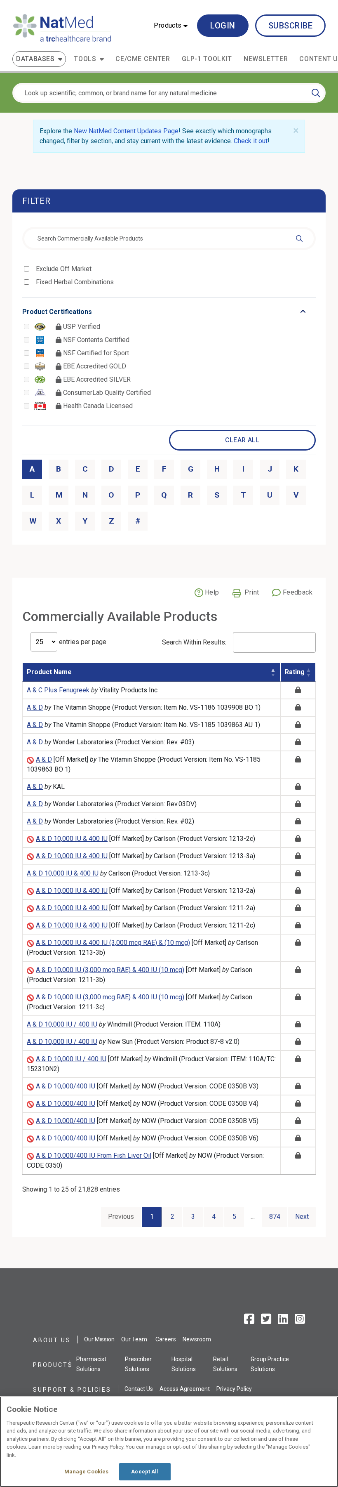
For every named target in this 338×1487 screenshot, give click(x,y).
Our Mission (99, 1339)
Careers (165, 1339)
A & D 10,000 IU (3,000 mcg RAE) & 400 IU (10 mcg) (110, 970)
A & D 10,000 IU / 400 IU (62, 1024)
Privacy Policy (234, 1389)
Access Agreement (185, 1389)
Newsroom (197, 1339)
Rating (295, 672)
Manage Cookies (86, 1471)
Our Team (134, 1339)
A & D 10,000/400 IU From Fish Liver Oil (93, 1155)
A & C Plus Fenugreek (58, 690)
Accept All (144, 1471)
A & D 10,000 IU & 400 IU (72, 839)
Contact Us (138, 1389)
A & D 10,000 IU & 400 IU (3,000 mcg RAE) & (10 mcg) (113, 942)
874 (274, 1216)
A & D (35, 707)
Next (302, 1216)
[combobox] (169, 238)
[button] (171, 25)
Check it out (251, 141)
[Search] (316, 93)
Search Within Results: (194, 642)
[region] (169, 1441)
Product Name (49, 672)
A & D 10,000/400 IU (65, 1086)
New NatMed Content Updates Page (126, 131)
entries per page (81, 642)
